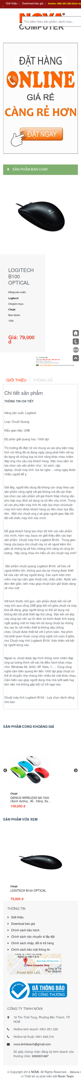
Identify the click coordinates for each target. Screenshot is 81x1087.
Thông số (43, 380)
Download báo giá (32, 3)
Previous (5, 770)
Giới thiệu (11, 3)
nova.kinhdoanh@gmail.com (32, 1044)
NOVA (35, 1072)
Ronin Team (66, 1076)
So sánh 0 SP (60, 11)
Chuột (11, 309)
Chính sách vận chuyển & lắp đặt (32, 936)
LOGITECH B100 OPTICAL (28, 890)
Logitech (13, 298)
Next (76, 770)
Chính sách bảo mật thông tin (30, 949)
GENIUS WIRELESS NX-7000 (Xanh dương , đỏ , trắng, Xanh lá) (30, 801)
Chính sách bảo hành (24, 930)
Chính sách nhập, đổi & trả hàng (32, 943)
